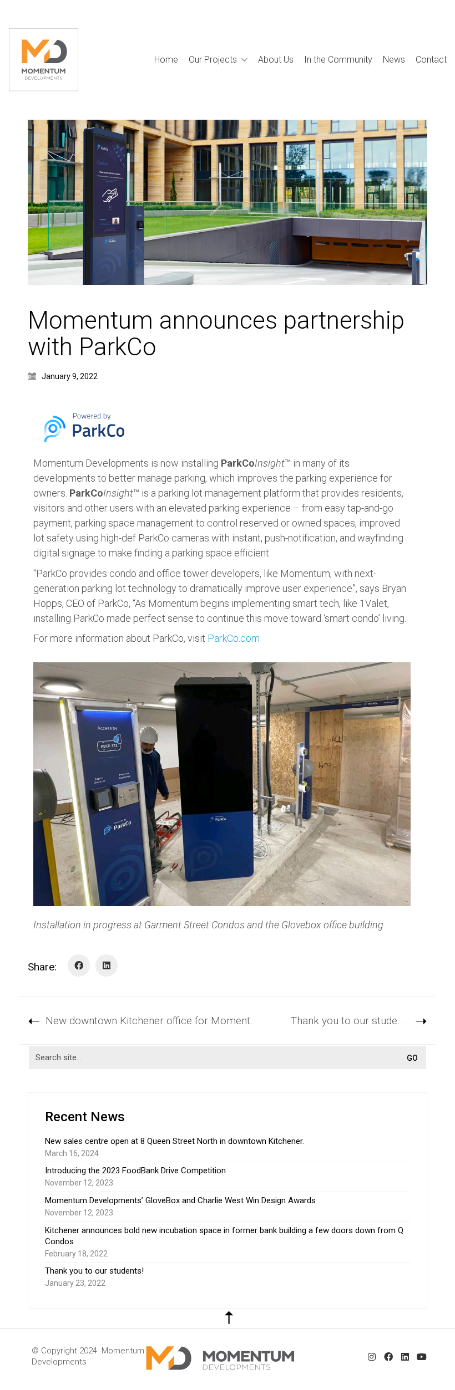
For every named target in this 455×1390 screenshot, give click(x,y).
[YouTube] (421, 1357)
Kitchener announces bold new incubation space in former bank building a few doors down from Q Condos (224, 1235)
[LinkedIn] (106, 965)
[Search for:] (227, 1057)
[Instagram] (371, 1357)
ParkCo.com (234, 638)
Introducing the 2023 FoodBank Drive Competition (135, 1171)
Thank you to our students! (94, 1271)
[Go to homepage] (43, 60)
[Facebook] (79, 965)
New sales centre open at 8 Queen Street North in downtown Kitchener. (174, 1141)
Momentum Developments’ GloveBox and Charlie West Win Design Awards (180, 1200)
